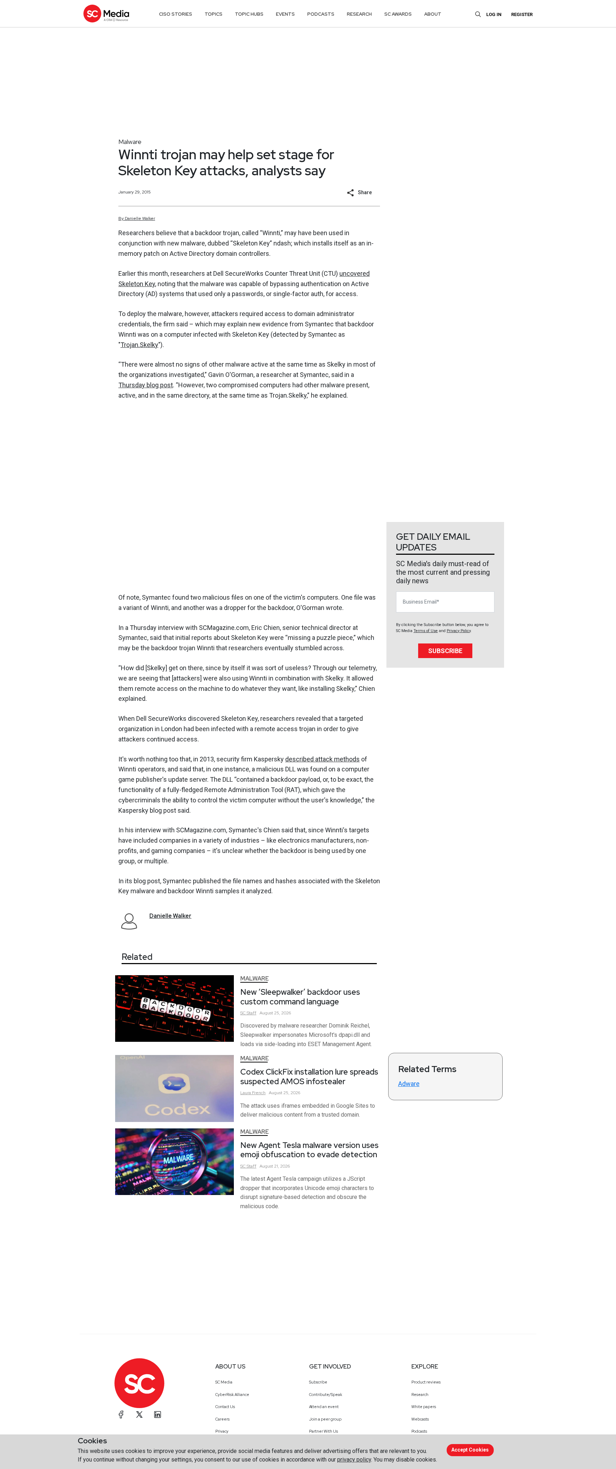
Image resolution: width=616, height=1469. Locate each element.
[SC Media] (106, 13)
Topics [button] (213, 14)
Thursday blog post (145, 385)
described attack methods (322, 759)
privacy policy (354, 1459)
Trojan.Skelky (139, 344)
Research (419, 1394)
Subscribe (445, 651)
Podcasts (419, 1431)
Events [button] (285, 14)
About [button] (432, 14)
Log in (494, 14)
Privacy (222, 1431)
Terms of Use (426, 631)
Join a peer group (325, 1419)
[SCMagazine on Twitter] (139, 1414)
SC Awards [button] (398, 14)
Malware (130, 142)
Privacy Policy (459, 631)
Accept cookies (470, 1450)
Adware (409, 1083)
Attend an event (324, 1406)
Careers (222, 1419)
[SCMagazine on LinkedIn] (157, 1414)
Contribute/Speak (325, 1394)
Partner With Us (323, 1431)
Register (522, 14)
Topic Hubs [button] (249, 14)
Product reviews (426, 1382)
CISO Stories (175, 14)
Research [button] (359, 14)
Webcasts (420, 1419)
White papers (423, 1406)
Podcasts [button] (320, 14)
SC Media (223, 1382)
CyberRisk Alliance (232, 1394)
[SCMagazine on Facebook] (121, 1414)
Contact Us (225, 1406)
